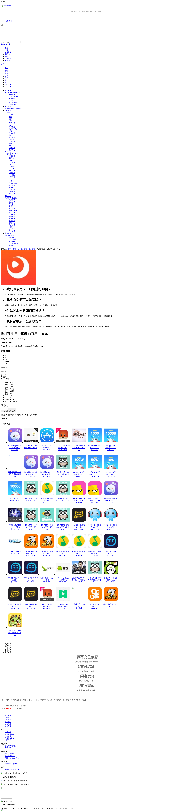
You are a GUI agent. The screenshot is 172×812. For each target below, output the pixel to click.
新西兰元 (8, 84)
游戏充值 (8, 58)
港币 (6, 80)
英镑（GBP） (9, 385)
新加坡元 (8, 86)
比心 (10, 164)
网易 (6, 56)
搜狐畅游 (12, 216)
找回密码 (8, 740)
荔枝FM (11, 139)
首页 (6, 48)
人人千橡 (12, 212)
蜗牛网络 (12, 229)
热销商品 (8, 90)
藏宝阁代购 (13, 102)
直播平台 (8, 152)
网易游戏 (8, 198)
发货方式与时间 (10, 746)
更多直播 (12, 194)
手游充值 (8, 106)
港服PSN (12, 241)
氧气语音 (12, 171)
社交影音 (8, 110)
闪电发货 (10, 415)
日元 (6, 78)
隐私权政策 (9, 715)
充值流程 (8, 732)
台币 (6, 82)
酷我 (10, 131)
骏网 (10, 227)
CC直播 (11, 168)
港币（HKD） (10, 393)
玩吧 (10, 146)
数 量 (4, 375)
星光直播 (12, 185)
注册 (10, 21)
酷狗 (10, 121)
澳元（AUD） (10, 391)
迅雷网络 (12, 223)
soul (10, 125)
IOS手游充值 (9, 108)
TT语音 (11, 166)
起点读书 (12, 141)
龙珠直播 (12, 189)
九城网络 (12, 214)
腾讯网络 (12, 221)
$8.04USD (12, 339)
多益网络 (12, 206)
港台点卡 (8, 233)
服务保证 (8, 736)
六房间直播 (13, 183)
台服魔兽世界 (13, 243)
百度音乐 (12, 133)
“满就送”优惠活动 (11, 764)
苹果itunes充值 (10, 92)
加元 (6, 76)
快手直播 (15, 154)
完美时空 (12, 204)
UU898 (11, 100)
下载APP (8, 60)
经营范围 (8, 724)
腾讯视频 (12, 127)
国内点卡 (8, 196)
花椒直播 (12, 173)
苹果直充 (8, 52)
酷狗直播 (12, 177)
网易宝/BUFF (13, 96)
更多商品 (12, 150)
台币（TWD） (10, 395)
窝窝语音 (12, 148)
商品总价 (3, 405)
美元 (6, 68)
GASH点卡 (14, 235)
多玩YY (11, 187)
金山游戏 (15, 198)
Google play (13, 104)
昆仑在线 (12, 219)
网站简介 (8, 718)
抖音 (6, 50)
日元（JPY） (9, 397)
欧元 (6, 70)
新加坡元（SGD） (11, 401)
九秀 (10, 181)
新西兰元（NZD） (11, 399)
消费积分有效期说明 (12, 769)
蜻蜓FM (11, 143)
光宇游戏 (12, 231)
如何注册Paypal (10, 756)
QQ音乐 (7, 112)
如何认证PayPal (10, 754)
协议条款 (8, 726)
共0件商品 (8, 5)
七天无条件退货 (31, 415)
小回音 (11, 135)
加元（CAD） (10, 389)
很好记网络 (13, 210)
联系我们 (8, 722)
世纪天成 (12, 225)
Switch (11, 245)
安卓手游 (17, 108)
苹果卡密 (12, 98)
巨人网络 (12, 208)
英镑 (6, 72)
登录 (6, 21)
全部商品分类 (5, 44)
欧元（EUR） (9, 387)
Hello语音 (12, 175)
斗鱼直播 (12, 191)
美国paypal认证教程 (12, 758)
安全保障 (17, 415)
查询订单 (8, 748)
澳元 (6, 74)
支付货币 (4, 377)
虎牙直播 (12, 162)
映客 (10, 160)
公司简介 (8, 720)
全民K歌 (8, 54)
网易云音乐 (13, 129)
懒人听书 (12, 137)
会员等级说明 (9, 738)
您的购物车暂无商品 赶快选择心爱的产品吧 (86, 11)
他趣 (10, 119)
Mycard (7, 235)
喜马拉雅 (12, 123)
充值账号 (4, 367)
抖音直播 (8, 154)
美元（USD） (9, 382)
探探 (12, 112)
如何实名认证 (9, 734)
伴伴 (10, 179)
